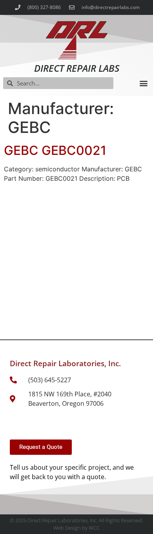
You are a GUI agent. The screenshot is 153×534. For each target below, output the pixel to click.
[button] (143, 83)
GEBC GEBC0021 (55, 150)
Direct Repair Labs (76, 68)
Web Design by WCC (76, 527)
